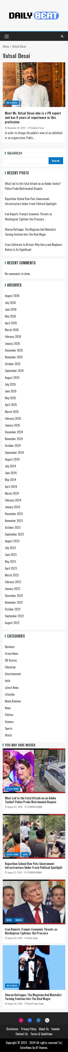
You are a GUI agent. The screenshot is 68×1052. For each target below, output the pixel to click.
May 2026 (10, 316)
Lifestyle (10, 694)
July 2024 (10, 466)
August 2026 (12, 296)
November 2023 (14, 520)
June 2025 (11, 391)
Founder (55, 1029)
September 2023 (14, 534)
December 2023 (14, 514)
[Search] (62, 36)
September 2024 (14, 452)
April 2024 (11, 486)
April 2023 (11, 568)
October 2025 (12, 364)
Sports (8, 728)
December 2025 (14, 350)
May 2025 (10, 398)
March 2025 (12, 411)
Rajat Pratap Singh (35, 1003)
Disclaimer (12, 1029)
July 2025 (10, 384)
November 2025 (14, 357)
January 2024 (12, 507)
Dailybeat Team (37, 127)
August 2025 (12, 377)
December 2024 (14, 432)
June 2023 (11, 554)
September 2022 (14, 616)
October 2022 (12, 609)
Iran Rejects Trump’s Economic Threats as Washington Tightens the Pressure (31, 931)
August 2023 (12, 541)
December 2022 (14, 595)
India (7, 680)
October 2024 (13, 445)
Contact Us (22, 1034)
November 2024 (14, 439)
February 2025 (13, 418)
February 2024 (13, 500)
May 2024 (10, 479)
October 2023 (12, 527)
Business (10, 647)
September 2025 (14, 370)
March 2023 (12, 575)
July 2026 (10, 302)
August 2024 (12, 459)
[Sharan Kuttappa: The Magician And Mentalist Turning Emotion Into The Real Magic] (34, 967)
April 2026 (11, 323)
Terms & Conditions (41, 1034)
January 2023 (12, 588)
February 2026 (13, 336)
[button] (6, 36)
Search (14, 153)
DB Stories (12, 102)
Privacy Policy (28, 1029)
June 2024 (11, 473)
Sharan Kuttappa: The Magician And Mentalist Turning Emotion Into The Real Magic (33, 997)
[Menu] (6, 36)
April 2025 (11, 405)
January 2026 (12, 343)
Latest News (11, 687)
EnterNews (26, 1047)
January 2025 (12, 425)
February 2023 (13, 582)
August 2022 (12, 623)
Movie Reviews (13, 701)
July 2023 (10, 548)
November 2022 (14, 602)
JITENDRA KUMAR (34, 806)
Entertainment (13, 674)
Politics (9, 715)
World (8, 735)
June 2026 (11, 309)
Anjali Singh (32, 938)
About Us (44, 1029)
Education (10, 667)
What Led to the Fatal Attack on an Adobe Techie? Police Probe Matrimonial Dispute (30, 800)
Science (9, 721)
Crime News (11, 653)
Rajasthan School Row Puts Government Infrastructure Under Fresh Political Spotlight (33, 865)
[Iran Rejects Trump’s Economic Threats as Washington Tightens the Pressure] (34, 902)
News (8, 708)
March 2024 (12, 493)
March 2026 (12, 330)
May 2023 (10, 561)
